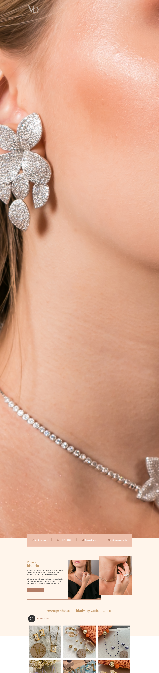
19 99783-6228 (65, 540)
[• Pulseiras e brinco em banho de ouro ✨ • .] (79, 642)
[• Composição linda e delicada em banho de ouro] (114, 642)
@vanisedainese (40, 540)
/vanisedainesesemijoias (118, 540)
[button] (35, 590)
